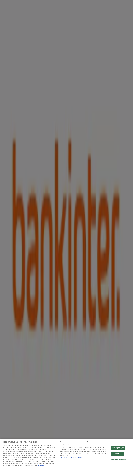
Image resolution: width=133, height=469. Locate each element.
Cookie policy (42, 465)
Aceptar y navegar (118, 448)
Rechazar (117, 454)
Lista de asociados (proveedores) (71, 457)
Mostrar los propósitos (118, 459)
